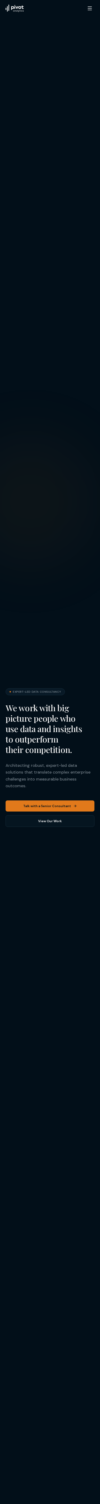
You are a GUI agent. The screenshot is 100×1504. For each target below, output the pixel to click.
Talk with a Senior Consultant (47, 806)
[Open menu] (89, 8)
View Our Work (50, 821)
